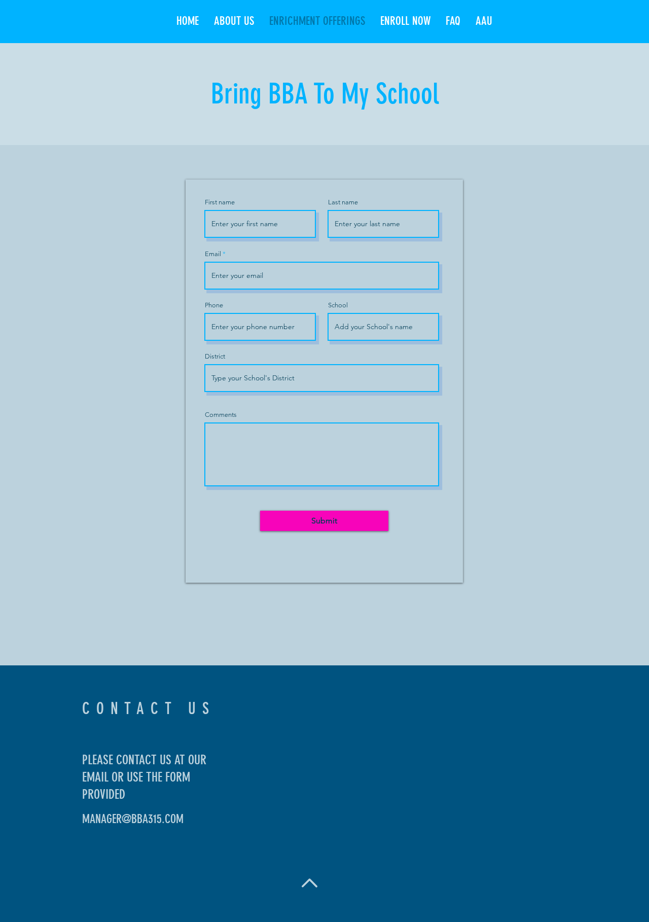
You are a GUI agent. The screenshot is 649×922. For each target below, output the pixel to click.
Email (213, 254)
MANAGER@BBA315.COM (133, 819)
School (338, 305)
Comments (221, 414)
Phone (214, 305)
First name (220, 202)
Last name (343, 202)
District (215, 356)
